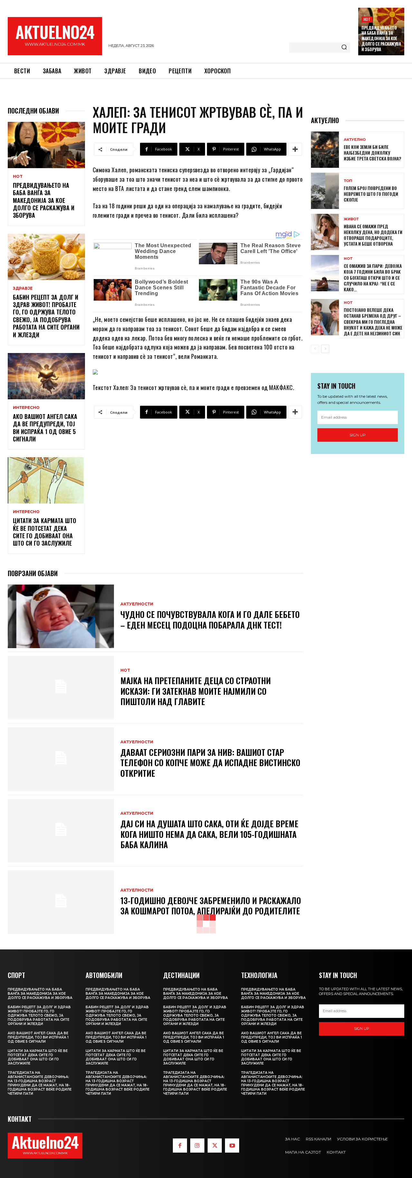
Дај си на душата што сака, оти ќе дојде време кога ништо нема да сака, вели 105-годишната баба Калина (209, 834)
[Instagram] (197, 1145)
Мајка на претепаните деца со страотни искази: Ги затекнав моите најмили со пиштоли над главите (195, 691)
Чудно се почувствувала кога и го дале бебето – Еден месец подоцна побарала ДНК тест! (210, 619)
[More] (295, 149)
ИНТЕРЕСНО (26, 408)
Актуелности (136, 604)
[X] (215, 1145)
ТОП (348, 181)
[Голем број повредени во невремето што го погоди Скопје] (325, 191)
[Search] (344, 47)
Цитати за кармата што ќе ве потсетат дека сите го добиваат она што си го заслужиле (44, 531)
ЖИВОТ (351, 219)
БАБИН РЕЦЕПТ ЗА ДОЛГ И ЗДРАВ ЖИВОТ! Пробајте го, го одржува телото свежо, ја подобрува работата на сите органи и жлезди (46, 316)
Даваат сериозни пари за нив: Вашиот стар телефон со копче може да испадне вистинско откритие (210, 762)
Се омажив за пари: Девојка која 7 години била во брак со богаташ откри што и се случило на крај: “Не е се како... (373, 277)
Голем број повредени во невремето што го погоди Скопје (371, 194)
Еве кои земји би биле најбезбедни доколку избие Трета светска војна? (372, 152)
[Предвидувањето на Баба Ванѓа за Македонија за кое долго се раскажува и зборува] (46, 145)
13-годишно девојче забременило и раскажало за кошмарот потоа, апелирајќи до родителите (210, 905)
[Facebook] (180, 1145)
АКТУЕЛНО (355, 139)
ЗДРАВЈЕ (23, 288)
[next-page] (325, 349)
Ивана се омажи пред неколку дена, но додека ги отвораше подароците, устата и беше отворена (373, 235)
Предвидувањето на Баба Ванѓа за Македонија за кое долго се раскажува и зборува (381, 38)
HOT (366, 19)
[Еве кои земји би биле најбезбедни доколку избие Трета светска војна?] (325, 149)
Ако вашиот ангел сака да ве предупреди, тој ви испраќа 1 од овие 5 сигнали (45, 427)
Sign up (358, 434)
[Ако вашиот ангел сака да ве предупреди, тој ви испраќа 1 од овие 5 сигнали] (46, 376)
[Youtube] (232, 1145)
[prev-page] (315, 349)
